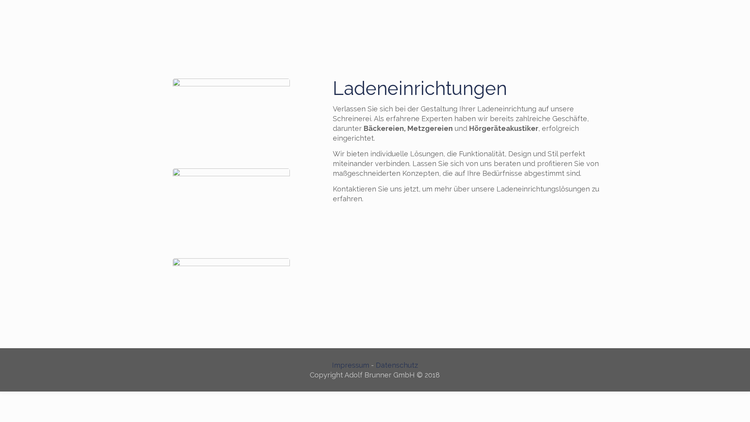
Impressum (350, 365)
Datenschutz (397, 365)
